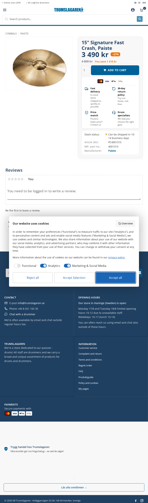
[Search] (140, 19)
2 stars (12, 179)
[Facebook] (136, 500)
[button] (4, 10)
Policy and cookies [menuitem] (88, 383)
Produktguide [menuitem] (86, 377)
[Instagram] (142, 500)
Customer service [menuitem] (88, 348)
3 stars (15, 179)
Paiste (112, 150)
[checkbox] (24, 266)
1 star (9, 179)
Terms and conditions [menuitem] (90, 359)
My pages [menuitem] (84, 388)
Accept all (115, 278)
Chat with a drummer (22, 314)
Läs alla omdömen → (74, 487)
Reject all (33, 278)
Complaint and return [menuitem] (90, 353)
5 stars (22, 179)
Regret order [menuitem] (85, 365)
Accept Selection (74, 278)
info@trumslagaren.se (31, 303)
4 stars (18, 179)
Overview (127, 223)
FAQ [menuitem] (81, 371)
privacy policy (116, 257)
